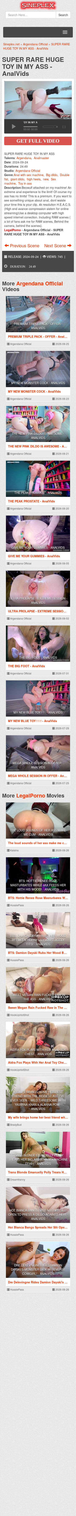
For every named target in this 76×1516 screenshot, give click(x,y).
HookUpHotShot (19, 1015)
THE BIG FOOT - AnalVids (38, 657)
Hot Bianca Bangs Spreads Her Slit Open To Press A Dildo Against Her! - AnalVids (38, 1214)
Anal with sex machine (28, 175)
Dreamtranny (17, 1179)
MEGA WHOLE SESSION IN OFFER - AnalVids (38, 765)
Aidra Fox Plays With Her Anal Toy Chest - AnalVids (38, 1052)
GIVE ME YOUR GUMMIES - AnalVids (38, 547)
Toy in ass (25, 183)
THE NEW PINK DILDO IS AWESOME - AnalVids (38, 435)
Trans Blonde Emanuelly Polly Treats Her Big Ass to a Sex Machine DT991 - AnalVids (38, 1159)
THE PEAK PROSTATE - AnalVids (38, 493)
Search (63, 15)
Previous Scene (25, 245)
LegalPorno (30, 795)
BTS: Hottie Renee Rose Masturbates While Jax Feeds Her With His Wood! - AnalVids (38, 885)
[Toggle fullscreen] (63, 126)
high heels (34, 179)
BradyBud (16, 1124)
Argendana (23, 158)
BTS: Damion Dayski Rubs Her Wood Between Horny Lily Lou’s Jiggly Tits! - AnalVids (38, 940)
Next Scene (55, 245)
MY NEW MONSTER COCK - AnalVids (38, 383)
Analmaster (41, 158)
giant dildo (17, 179)
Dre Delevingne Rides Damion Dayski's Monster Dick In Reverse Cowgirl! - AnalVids (38, 1269)
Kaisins (14, 850)
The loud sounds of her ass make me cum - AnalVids (38, 832)
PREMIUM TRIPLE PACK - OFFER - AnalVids (38, 326)
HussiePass (17, 905)
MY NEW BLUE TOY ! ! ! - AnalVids (38, 712)
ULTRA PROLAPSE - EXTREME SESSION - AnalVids (38, 600)
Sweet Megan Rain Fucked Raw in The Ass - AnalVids (38, 997)
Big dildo (51, 175)
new (45, 179)
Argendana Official (27, 170)
